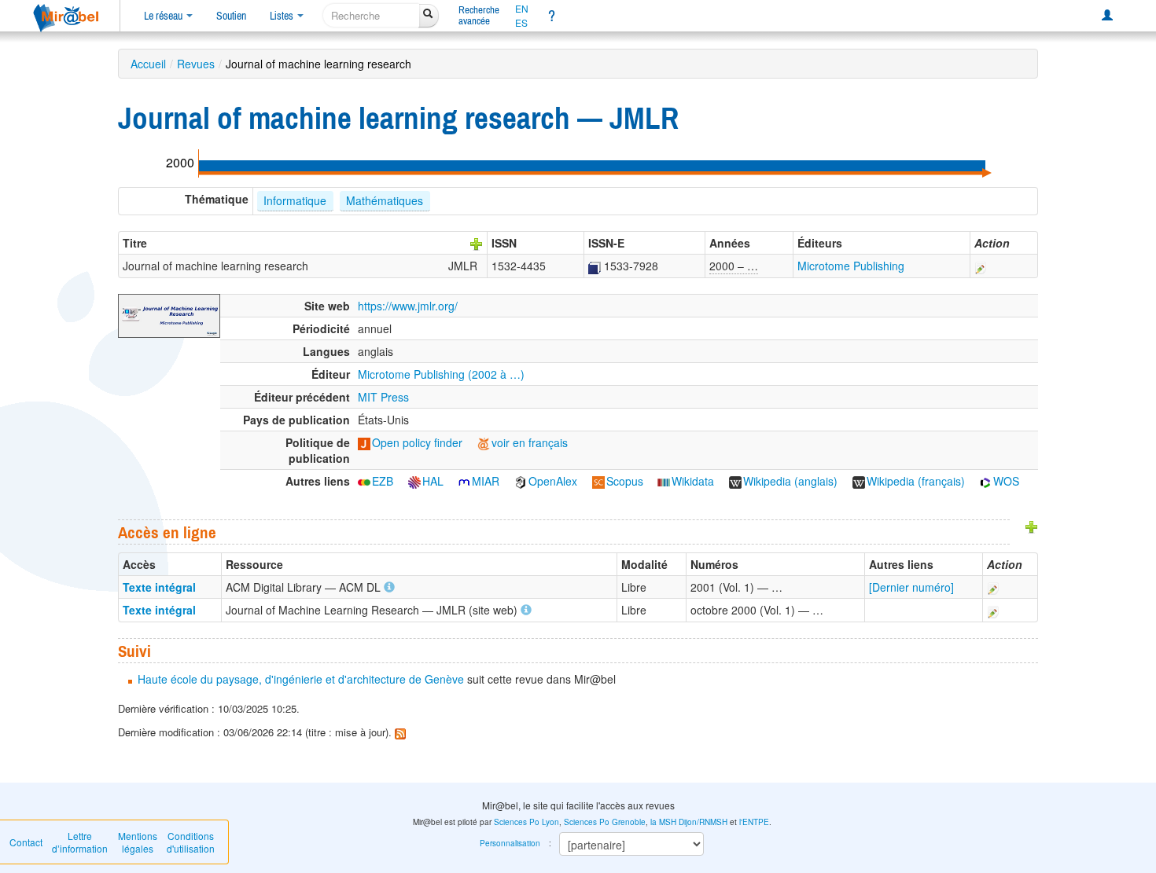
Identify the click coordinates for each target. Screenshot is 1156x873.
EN (521, 8)
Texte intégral (159, 587)
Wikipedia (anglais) (790, 481)
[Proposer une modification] (980, 265)
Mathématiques (384, 200)
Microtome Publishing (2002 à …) (441, 374)
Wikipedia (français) (916, 481)
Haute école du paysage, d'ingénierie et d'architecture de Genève (301, 679)
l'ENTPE (754, 821)
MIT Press (383, 397)
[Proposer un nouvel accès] (1031, 526)
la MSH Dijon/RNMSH (688, 821)
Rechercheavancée (478, 15)
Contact (25, 842)
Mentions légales (137, 842)
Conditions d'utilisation (191, 842)
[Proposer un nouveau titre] (476, 243)
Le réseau (164, 15)
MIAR (485, 481)
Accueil (148, 64)
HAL (433, 481)
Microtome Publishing (850, 265)
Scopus (624, 481)
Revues (196, 64)
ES (521, 22)
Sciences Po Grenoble (605, 821)
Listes (283, 15)
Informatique (294, 200)
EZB (382, 481)
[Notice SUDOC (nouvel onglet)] (594, 265)
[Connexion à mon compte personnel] (1107, 15)
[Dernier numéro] (911, 587)
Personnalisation (510, 843)
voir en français (529, 442)
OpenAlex (552, 481)
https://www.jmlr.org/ (408, 306)
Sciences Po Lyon (526, 821)
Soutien (231, 15)
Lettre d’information (80, 842)
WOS (1006, 481)
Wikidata (693, 481)
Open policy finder (417, 442)
